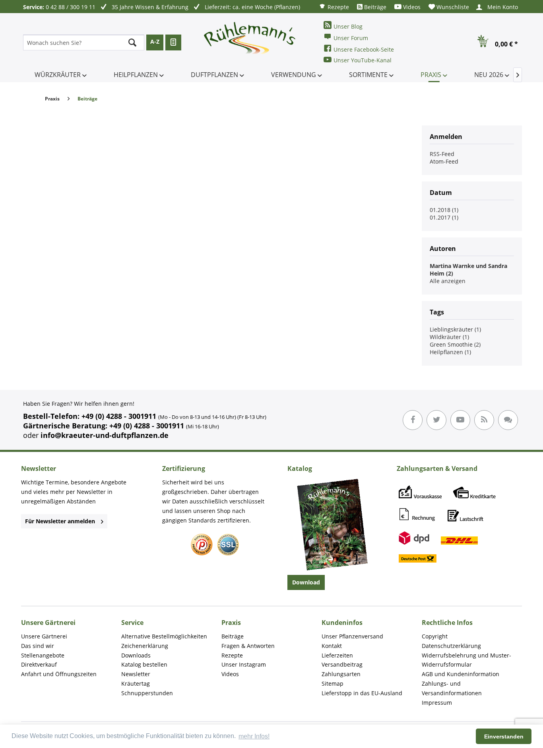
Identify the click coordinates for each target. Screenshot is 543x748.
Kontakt (332, 646)
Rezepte (337, 7)
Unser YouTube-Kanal (363, 60)
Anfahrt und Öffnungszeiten (59, 674)
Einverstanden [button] (504, 736)
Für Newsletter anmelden (60, 521)
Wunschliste (452, 7)
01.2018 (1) (444, 210)
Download (306, 582)
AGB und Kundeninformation (460, 674)
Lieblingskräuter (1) (455, 329)
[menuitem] (334, 7)
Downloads (136, 655)
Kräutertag (135, 683)
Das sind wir (37, 646)
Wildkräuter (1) (449, 337)
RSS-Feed (442, 154)
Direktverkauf (39, 664)
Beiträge (374, 7)
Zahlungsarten (341, 674)
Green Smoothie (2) (455, 344)
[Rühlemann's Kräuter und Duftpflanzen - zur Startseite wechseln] (250, 42)
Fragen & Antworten (248, 646)
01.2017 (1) (444, 217)
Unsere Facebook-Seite (364, 49)
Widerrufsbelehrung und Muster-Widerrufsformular (466, 660)
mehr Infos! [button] (254, 736)
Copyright (435, 636)
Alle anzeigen (447, 281)
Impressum (437, 702)
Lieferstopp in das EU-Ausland (362, 693)
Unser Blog (348, 26)
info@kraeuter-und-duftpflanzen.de (105, 435)
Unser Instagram (243, 664)
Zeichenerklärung (144, 646)
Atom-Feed (444, 161)
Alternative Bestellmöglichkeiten (164, 636)
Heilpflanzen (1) (450, 352)
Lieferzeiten (337, 655)
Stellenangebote (42, 655)
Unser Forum (351, 38)
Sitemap (332, 683)
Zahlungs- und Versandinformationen (452, 688)
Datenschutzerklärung (451, 646)
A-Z (154, 41)
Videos (411, 7)
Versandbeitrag (342, 664)
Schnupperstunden (147, 693)
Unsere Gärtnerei (44, 636)
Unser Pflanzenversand (352, 636)
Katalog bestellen (144, 664)
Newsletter (135, 674)
